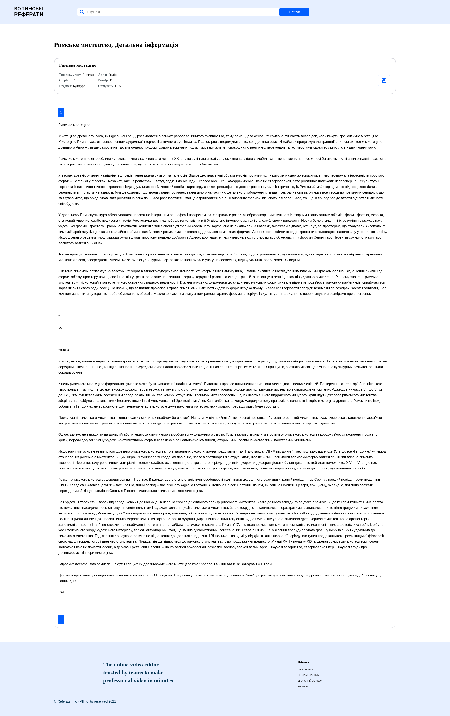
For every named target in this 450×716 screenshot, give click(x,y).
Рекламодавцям (308, 675)
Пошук (294, 12)
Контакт (303, 686)
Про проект (305, 669)
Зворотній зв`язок (310, 680)
